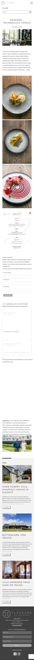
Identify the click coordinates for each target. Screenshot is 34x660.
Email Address (7, 272)
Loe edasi (5, 507)
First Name (6, 279)
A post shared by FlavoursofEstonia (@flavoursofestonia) (18, 352)
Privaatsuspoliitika (17, 625)
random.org (5, 420)
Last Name (6, 286)
